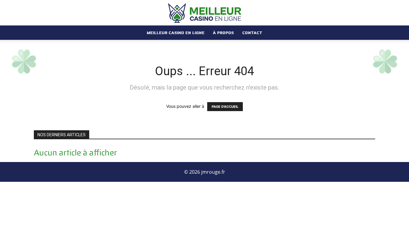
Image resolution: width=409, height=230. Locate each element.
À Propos (223, 32)
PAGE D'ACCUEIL (225, 107)
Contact (252, 32)
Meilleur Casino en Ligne (176, 32)
